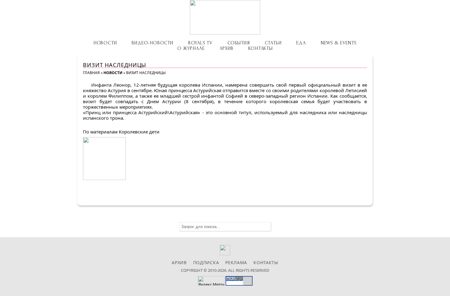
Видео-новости (152, 43)
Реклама (236, 262)
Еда (301, 43)
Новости (105, 43)
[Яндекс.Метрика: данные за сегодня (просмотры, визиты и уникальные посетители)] (211, 281)
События (238, 43)
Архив (226, 48)
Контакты (260, 48)
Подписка (206, 262)
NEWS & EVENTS (339, 43)
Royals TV (200, 43)
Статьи (273, 43)
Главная (91, 72)
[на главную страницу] (225, 17)
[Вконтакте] (225, 254)
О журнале (190, 48)
